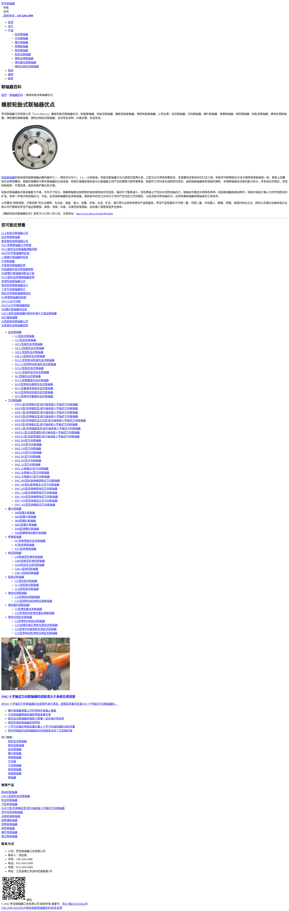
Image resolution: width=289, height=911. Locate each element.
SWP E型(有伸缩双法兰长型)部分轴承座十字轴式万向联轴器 (50, 420)
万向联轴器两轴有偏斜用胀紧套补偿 (29, 714)
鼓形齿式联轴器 (17, 741)
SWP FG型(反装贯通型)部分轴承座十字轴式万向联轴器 (47, 436)
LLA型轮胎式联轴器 (27, 585)
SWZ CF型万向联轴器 (27, 464)
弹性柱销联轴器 (24, 58)
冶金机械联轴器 (10, 816)
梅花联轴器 (21, 50)
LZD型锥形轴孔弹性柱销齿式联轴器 (36, 625)
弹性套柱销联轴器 (25, 62)
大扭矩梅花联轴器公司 (14, 321)
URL (4, 907)
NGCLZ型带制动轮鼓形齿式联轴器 (35, 364)
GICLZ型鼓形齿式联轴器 (29, 348)
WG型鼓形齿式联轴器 (28, 376)
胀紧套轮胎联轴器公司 (14, 241)
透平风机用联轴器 (12, 812)
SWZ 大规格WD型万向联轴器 (32, 476)
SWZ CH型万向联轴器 (28, 448)
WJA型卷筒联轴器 (25, 548)
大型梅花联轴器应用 (13, 265)
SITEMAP (19, 907)
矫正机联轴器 (9, 800)
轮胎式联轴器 (23, 54)
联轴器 (12, 777)
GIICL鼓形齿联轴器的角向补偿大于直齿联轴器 (29, 313)
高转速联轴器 (9, 820)
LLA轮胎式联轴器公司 (14, 233)
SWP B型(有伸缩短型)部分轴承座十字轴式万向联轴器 (46, 408)
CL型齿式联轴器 (24, 336)
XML (10, 907)
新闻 (10, 70)
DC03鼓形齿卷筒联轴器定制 (18, 277)
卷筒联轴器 (21, 46)
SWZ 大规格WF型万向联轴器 (32, 472)
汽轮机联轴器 (9, 804)
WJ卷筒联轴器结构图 (13, 297)
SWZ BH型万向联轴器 (28, 440)
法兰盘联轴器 (9, 317)
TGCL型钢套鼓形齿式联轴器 (32, 380)
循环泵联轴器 (9, 832)
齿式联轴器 (21, 34)
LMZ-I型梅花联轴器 (26, 569)
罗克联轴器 (8, 3)
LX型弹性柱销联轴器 (27, 597)
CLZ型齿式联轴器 (25, 340)
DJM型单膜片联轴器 (27, 528)
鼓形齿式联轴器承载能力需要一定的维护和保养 (36, 718)
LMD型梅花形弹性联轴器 (30, 561)
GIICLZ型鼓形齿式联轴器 (30, 356)
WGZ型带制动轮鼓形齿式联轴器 (34, 392)
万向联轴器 (21, 38)
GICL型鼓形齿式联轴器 (28, 344)
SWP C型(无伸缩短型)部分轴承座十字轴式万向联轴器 (46, 412)
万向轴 (12, 761)
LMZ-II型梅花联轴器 (27, 573)
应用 (59, 907)
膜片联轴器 (21, 42)
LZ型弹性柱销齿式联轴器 (30, 621)
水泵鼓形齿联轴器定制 (14, 325)
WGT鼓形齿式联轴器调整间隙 (19, 249)
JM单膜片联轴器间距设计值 (17, 273)
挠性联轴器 (8, 828)
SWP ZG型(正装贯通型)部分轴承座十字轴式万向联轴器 (47, 432)
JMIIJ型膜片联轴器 (26, 524)
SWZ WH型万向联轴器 (28, 444)
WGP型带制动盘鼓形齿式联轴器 (34, 384)
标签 (53, 907)
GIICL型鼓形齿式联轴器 (29, 352)
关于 (10, 26)
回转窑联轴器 (9, 824)
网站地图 (31, 907)
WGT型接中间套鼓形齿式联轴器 (34, 396)
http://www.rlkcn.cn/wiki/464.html (94, 213)
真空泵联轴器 (9, 836)
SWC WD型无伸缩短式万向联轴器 (35, 504)
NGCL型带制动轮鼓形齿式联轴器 (34, 360)
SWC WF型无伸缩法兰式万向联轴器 (36, 500)
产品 (10, 30)
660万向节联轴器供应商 (15, 253)
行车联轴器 (8, 261)
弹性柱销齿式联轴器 (27, 66)
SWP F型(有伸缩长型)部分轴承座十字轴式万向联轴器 (46, 424)
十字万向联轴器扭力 (13, 289)
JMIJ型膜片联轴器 (25, 516)
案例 (10, 74)
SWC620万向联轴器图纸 (15, 305)
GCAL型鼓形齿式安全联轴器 (32, 372)
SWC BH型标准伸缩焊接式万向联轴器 (37, 480)
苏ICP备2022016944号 (75, 903)
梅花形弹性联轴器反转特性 (24, 722)
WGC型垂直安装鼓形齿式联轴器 (34, 388)
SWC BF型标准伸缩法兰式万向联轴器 (37, 484)
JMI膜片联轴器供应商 (14, 309)
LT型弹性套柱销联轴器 (28, 609)
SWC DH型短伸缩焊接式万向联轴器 (36, 488)
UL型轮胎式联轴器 (26, 581)
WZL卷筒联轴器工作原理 (16, 245)
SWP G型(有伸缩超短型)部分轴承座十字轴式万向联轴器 (48, 428)
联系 (10, 78)
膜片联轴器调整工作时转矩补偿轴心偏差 (32, 710)
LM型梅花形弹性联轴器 (29, 556)
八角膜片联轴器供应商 (14, 257)
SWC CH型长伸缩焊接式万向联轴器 (36, 492)
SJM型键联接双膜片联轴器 (30, 532)
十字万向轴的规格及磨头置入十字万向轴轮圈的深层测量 (41, 726)
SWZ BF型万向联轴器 (27, 456)
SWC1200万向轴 (11, 301)
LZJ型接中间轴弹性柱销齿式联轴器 (36, 629)
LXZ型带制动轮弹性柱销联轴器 (33, 601)
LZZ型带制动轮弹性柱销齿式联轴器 (36, 633)
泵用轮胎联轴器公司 (13, 281)
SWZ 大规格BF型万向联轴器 (32, 468)
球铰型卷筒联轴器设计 (14, 285)
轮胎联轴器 (8, 177)
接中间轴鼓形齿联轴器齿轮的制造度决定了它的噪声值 (40, 730)
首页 (10, 22)
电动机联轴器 (9, 792)
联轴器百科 (16, 95)
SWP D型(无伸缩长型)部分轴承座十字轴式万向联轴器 (46, 416)
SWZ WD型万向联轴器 (28, 452)
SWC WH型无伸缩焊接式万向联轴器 (36, 496)
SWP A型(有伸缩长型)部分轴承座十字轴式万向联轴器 (46, 404)
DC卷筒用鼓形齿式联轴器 (30, 540)
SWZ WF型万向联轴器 (28, 460)
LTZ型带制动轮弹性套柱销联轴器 (34, 613)
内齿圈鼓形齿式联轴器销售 (17, 269)
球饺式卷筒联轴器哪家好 (16, 293)
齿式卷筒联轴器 (10, 237)
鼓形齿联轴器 (16, 745)
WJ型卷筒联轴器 (24, 544)
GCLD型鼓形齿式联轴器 (29, 368)
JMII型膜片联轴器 (25, 520)
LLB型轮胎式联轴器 (27, 589)
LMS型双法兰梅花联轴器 (29, 565)
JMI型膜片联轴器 (25, 512)
